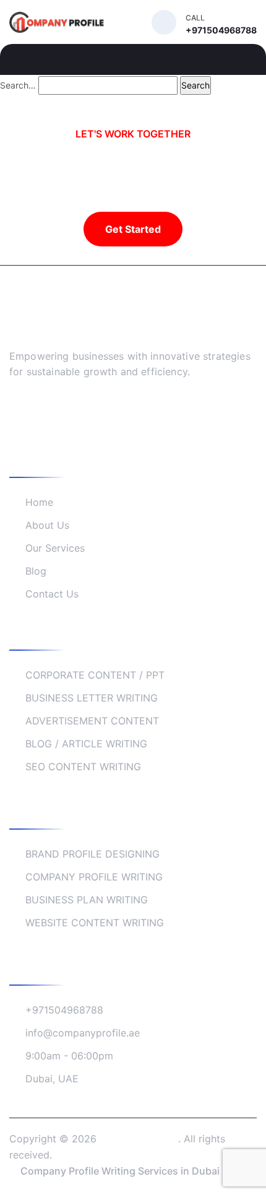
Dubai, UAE (52, 1078)
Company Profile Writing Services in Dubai (120, 1171)
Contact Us (52, 594)
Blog (35, 571)
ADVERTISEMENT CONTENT (92, 721)
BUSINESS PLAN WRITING (86, 899)
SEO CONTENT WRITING (83, 766)
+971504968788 (64, 1010)
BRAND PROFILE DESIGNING (92, 854)
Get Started (133, 229)
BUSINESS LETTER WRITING (91, 698)
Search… (18, 85)
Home (39, 502)
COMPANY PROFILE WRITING (94, 877)
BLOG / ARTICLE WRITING (86, 743)
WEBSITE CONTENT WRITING (94, 922)
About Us (47, 525)
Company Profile (139, 1138)
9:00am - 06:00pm (69, 1055)
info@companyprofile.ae (82, 1033)
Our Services (55, 548)
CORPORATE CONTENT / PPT (95, 675)
